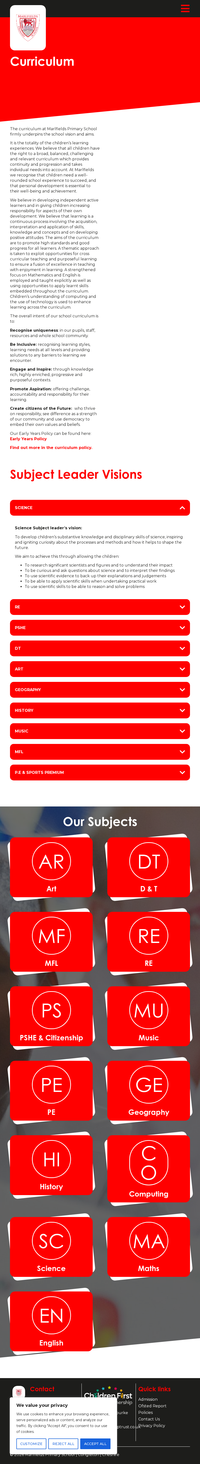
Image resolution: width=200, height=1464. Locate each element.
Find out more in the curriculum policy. (51, 447)
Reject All (63, 1444)
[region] (63, 1425)
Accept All (95, 1444)
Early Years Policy (28, 439)
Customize (31, 1444)
